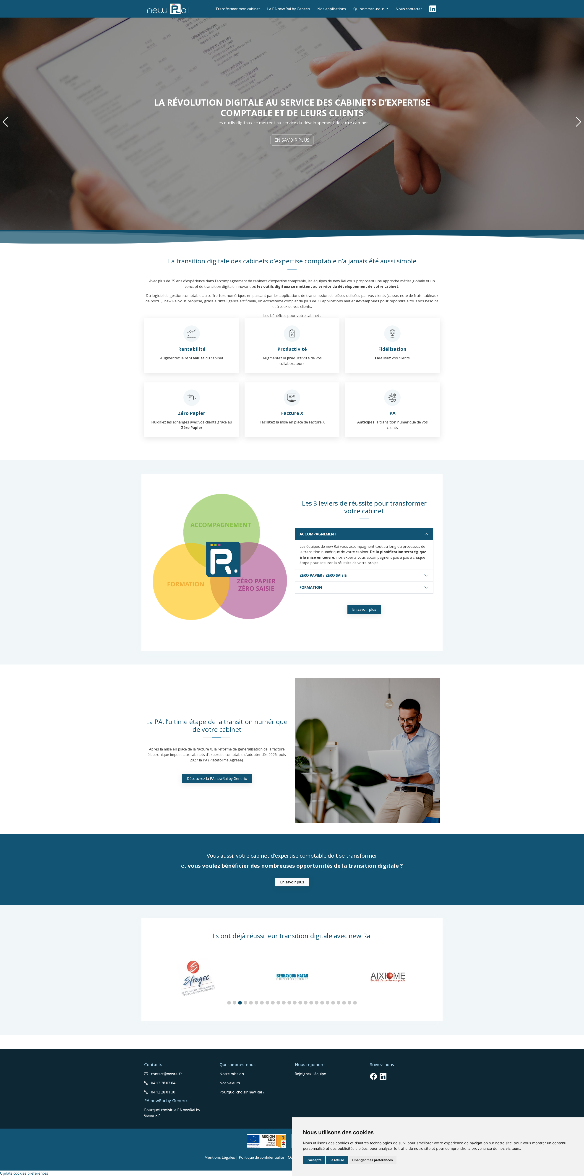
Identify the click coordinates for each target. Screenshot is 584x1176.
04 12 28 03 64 (163, 1082)
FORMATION (311, 587)
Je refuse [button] (337, 1160)
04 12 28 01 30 (163, 1092)
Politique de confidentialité (261, 1157)
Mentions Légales (219, 1157)
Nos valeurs (229, 1082)
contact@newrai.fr (166, 1073)
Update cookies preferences (24, 1173)
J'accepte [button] (314, 1160)
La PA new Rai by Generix (288, 8)
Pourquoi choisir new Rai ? (241, 1092)
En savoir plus (292, 140)
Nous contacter (409, 8)
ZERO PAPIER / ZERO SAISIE (323, 575)
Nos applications (331, 8)
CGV (291, 1157)
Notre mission (231, 1073)
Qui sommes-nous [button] (369, 8)
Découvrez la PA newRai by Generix (217, 778)
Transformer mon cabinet (237, 8)
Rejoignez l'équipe (310, 1073)
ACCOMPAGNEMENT (318, 534)
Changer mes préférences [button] (372, 1160)
